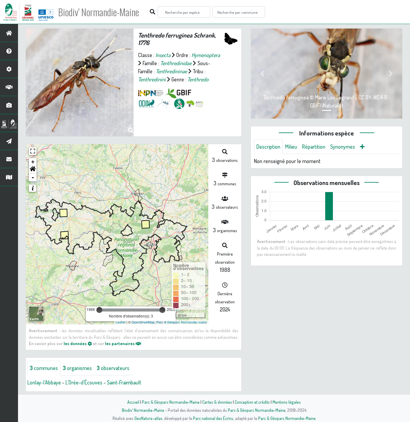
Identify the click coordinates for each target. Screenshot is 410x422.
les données (76, 343)
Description (268, 146)
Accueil (133, 402)
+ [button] (33, 162)
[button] (33, 170)
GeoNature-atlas (148, 418)
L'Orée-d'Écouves (83, 382)
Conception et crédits (252, 402)
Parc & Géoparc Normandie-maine (181, 322)
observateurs (113, 368)
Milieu (291, 146)
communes (44, 368)
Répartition (313, 146)
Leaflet (120, 322)
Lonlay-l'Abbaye (44, 382)
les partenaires (120, 343)
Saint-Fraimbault (124, 382)
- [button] (33, 177)
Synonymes (342, 146)
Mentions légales (287, 402)
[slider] (99, 310)
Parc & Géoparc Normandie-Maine (171, 402)
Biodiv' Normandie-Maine (98, 12)
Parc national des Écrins (213, 418)
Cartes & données (217, 402)
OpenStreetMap (143, 322)
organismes (77, 368)
